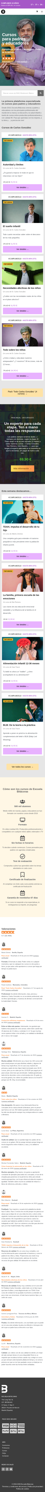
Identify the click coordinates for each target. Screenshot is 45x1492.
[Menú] (42, 12)
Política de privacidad (35, 1486)
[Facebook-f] (7, 1469)
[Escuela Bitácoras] (3, 12)
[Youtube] (11, 1469)
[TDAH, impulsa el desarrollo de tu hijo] (22, 511)
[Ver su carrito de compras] (37, 12)
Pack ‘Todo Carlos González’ (11, 988)
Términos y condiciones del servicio (14, 1486)
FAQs (4, 1453)
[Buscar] (41, 93)
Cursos (4, 1450)
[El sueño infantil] (22, 211)
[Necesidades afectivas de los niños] (22, 273)
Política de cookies (22, 1489)
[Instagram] (3, 1469)
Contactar (5, 1456)
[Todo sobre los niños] (22, 335)
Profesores (5, 1448)
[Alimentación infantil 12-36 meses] (22, 648)
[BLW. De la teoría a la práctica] (22, 710)
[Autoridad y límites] (22, 149)
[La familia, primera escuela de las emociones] (22, 580)
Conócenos (6, 1445)
